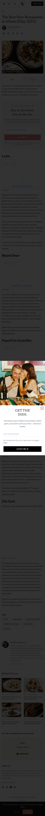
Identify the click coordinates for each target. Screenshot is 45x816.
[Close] (42, 408)
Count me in (22, 449)
